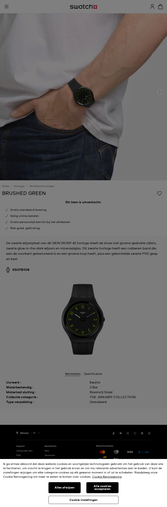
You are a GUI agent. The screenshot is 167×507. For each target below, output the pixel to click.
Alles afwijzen (65, 487)
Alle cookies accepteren (102, 488)
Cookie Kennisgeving (107, 476)
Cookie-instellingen (83, 500)
